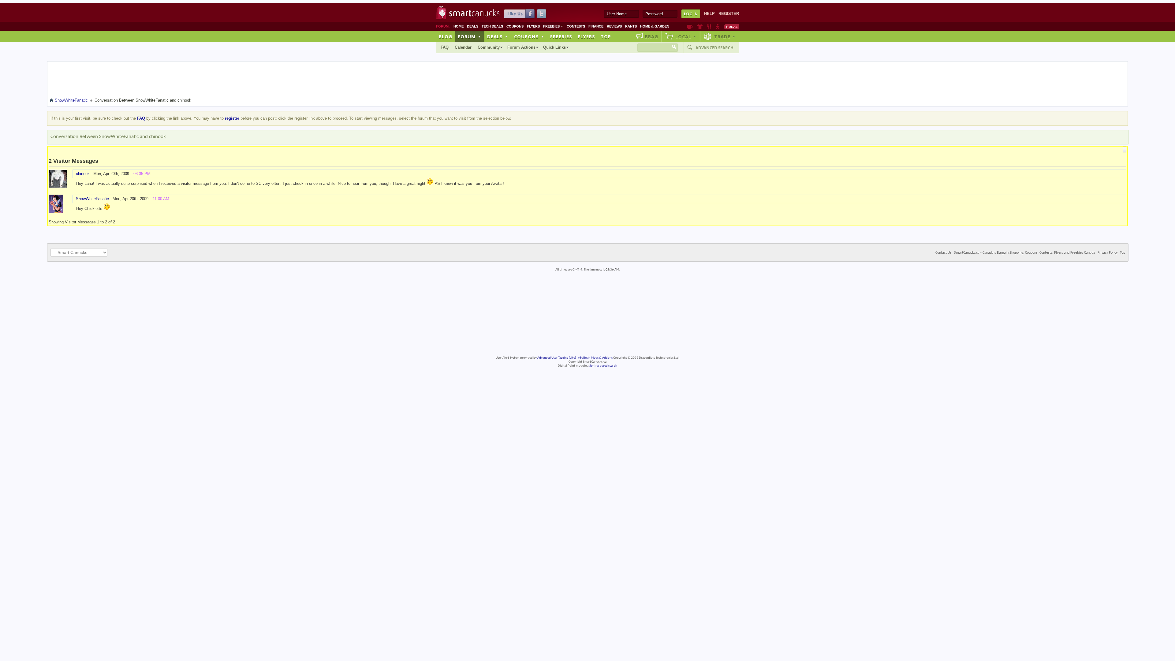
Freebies (553, 26)
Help (709, 13)
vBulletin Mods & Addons (595, 358)
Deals (472, 26)
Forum (469, 36)
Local (685, 36)
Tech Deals (492, 26)
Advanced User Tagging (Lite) (556, 358)
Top (606, 36)
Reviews (614, 26)
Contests (576, 26)
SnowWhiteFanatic (92, 198)
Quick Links (554, 47)
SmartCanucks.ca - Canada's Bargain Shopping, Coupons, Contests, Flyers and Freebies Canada (1024, 253)
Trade (725, 36)
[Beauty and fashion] (700, 26)
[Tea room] (690, 26)
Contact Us (943, 253)
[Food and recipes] (709, 26)
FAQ (445, 47)
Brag (651, 36)
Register (728, 13)
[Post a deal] (731, 26)
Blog (445, 36)
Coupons (515, 26)
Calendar (463, 47)
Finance (595, 26)
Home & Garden (654, 26)
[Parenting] (718, 26)
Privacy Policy (1107, 253)
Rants (631, 26)
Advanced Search (714, 47)
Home (458, 26)
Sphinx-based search (603, 366)
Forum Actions (521, 47)
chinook (83, 173)
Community (489, 47)
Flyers (533, 26)
